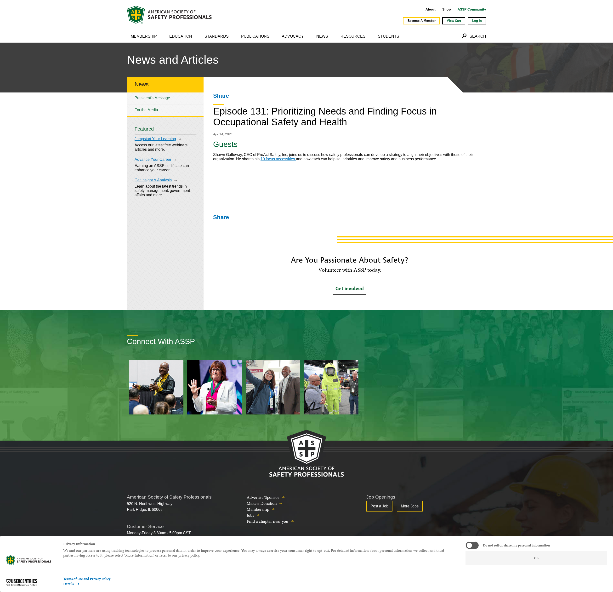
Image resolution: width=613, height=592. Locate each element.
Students (388, 36)
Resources (353, 36)
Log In (477, 21)
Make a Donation (262, 503)
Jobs (250, 515)
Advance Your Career (153, 159)
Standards (216, 36)
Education (180, 36)
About (431, 9)
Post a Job (379, 506)
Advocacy (293, 36)
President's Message (152, 98)
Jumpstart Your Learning (155, 139)
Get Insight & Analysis (153, 180)
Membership (144, 36)
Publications (255, 36)
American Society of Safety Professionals (170, 15)
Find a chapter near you (267, 521)
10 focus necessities (278, 159)
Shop (446, 9)
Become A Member (422, 21)
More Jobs (410, 506)
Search (478, 36)
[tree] (165, 104)
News (322, 36)
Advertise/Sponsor (263, 497)
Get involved (349, 288)
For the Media (146, 110)
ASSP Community (472, 9)
